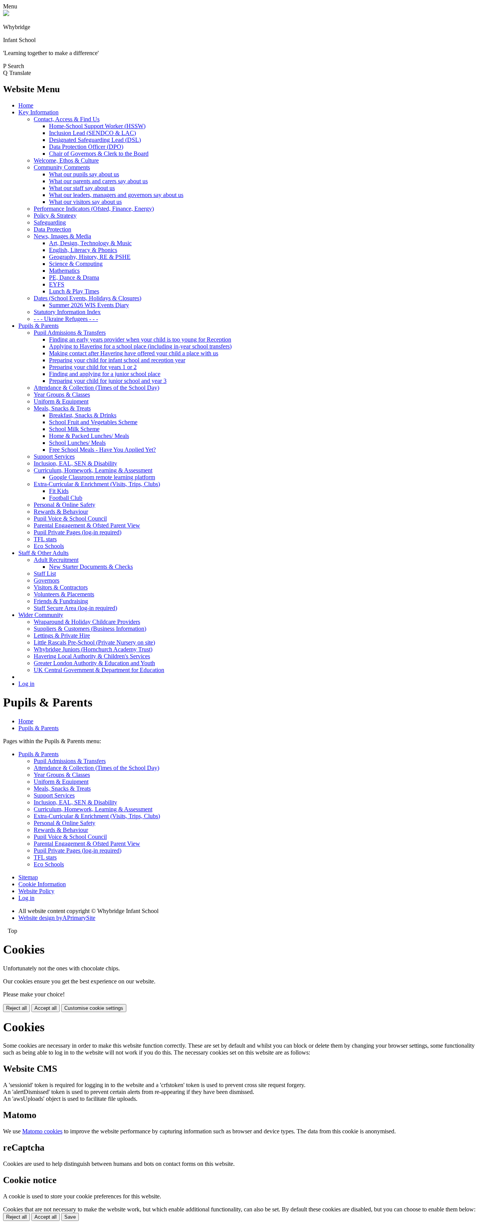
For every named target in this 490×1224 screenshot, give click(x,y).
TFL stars (45, 539)
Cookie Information (42, 884)
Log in (26, 683)
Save (70, 1217)
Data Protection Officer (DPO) (86, 146)
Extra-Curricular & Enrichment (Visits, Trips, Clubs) (97, 484)
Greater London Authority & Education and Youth (94, 663)
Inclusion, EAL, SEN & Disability (75, 463)
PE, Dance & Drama (74, 277)
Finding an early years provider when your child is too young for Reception (140, 339)
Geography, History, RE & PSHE (90, 257)
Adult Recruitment (56, 560)
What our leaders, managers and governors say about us (116, 195)
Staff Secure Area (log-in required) (75, 608)
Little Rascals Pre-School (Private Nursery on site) (94, 642)
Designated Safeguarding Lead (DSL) (95, 140)
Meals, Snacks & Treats (62, 408)
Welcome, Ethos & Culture (66, 160)
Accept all (45, 1008)
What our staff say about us (82, 188)
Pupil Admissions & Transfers (70, 332)
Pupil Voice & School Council (70, 518)
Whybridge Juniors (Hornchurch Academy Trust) (93, 649)
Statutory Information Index (67, 312)
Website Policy (36, 891)
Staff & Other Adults (43, 553)
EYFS (56, 284)
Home (25, 105)
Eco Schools (49, 546)
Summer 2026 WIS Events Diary (89, 305)
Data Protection (52, 229)
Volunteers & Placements (64, 594)
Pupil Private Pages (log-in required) (77, 532)
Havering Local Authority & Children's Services (92, 656)
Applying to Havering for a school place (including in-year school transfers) (140, 346)
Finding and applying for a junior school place (104, 374)
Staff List (45, 573)
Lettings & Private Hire (62, 635)
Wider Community (40, 615)
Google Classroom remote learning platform (102, 477)
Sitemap (28, 877)
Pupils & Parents (38, 325)
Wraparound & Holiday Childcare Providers (87, 622)
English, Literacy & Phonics (83, 250)
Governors (46, 580)
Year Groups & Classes (62, 394)
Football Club (65, 498)
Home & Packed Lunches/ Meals (89, 436)
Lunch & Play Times (74, 291)
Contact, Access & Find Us (67, 119)
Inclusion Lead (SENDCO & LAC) (92, 133)
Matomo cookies (42, 1131)
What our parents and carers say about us (98, 181)
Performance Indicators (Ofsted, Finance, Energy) (94, 208)
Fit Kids (59, 491)
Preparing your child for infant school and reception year (117, 360)
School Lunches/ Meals (77, 442)
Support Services (54, 456)
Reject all (16, 1008)
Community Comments (62, 167)
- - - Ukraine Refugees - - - (66, 319)
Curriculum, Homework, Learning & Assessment (93, 470)
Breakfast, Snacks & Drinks (82, 415)
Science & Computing (76, 263)
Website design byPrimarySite (56, 918)
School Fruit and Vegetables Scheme (93, 422)
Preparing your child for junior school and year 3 (108, 381)
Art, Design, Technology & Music (90, 243)
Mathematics (64, 270)
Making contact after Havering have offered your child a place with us (133, 353)
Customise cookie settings (93, 1008)
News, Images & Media (62, 236)
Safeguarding (50, 222)
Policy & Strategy (55, 215)
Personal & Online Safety (64, 504)
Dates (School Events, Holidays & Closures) (87, 298)
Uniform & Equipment (61, 401)
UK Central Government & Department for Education (99, 670)
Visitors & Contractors (61, 587)
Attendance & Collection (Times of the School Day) (96, 387)
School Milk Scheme (74, 429)
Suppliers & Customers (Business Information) (90, 628)
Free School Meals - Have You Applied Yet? (102, 449)
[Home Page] (6, 14)
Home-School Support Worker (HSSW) (97, 126)
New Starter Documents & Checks (91, 566)
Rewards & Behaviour (61, 511)
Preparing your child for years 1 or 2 (93, 367)
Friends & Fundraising (61, 601)
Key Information (38, 112)
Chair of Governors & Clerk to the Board (99, 153)
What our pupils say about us (84, 174)
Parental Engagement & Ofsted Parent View (87, 525)
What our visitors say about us (85, 202)
